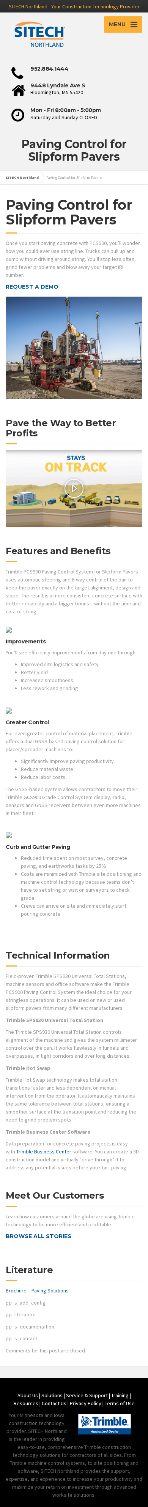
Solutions (52, 1395)
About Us (27, 1395)
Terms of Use (120, 1403)
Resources (26, 1403)
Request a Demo (32, 286)
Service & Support (87, 1395)
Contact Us (54, 1403)
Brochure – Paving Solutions (37, 1290)
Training (120, 1395)
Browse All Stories (38, 1236)
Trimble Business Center (43, 1151)
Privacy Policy (85, 1403)
